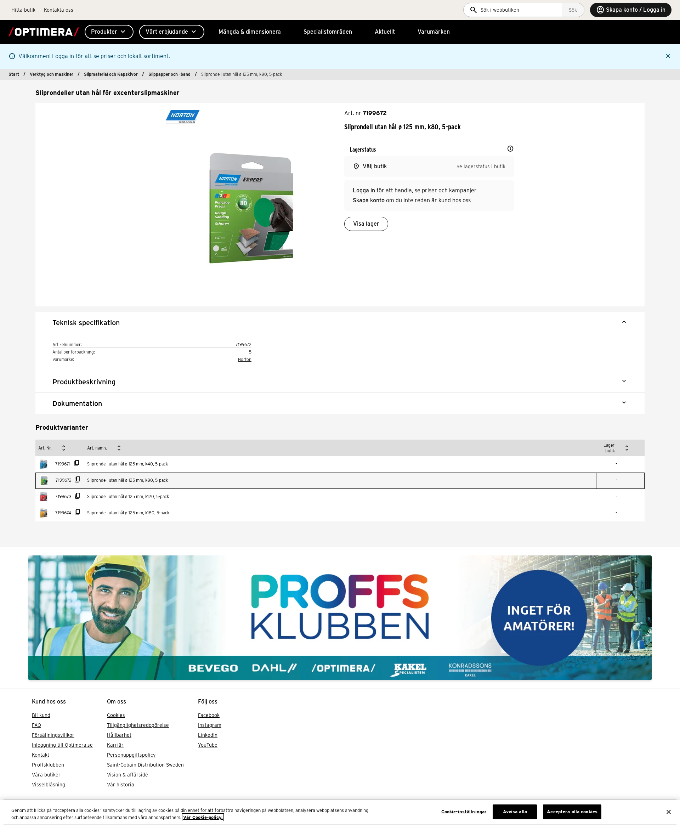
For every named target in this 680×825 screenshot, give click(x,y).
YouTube (207, 745)
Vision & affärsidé (127, 775)
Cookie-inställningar (464, 811)
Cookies (116, 715)
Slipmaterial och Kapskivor (111, 74)
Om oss (116, 701)
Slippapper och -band (169, 74)
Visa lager (366, 223)
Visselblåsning (48, 784)
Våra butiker (46, 775)
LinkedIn (207, 735)
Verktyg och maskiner (51, 74)
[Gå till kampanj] (340, 617)
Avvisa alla (515, 811)
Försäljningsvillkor (53, 735)
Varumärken (434, 31)
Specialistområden (328, 31)
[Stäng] (668, 812)
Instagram (209, 725)
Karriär (115, 745)
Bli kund (41, 715)
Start (13, 74)
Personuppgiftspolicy (131, 755)
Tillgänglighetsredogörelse (138, 725)
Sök (573, 10)
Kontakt (40, 755)
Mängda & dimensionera (250, 31)
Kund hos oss (49, 701)
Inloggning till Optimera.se (62, 745)
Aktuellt (385, 31)
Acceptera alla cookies (572, 811)
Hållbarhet (119, 735)
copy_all (76, 463)
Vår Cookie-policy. (203, 817)
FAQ (36, 725)
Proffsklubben (48, 765)
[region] (340, 812)
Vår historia (120, 784)
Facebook (209, 715)
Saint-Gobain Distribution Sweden (145, 765)
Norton (244, 359)
